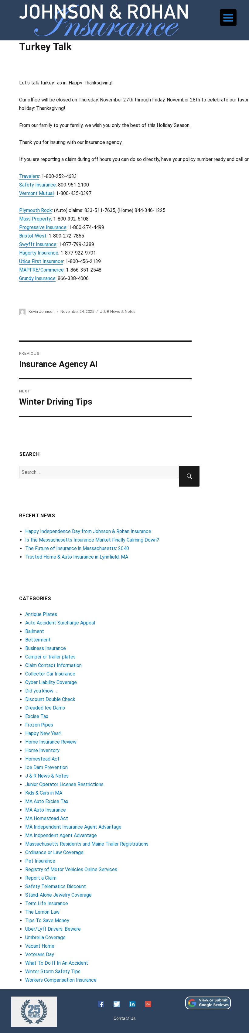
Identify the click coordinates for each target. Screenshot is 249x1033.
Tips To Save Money (47, 920)
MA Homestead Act (46, 818)
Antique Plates (41, 614)
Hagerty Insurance (38, 253)
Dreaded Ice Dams (45, 708)
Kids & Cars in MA (43, 793)
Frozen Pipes (39, 725)
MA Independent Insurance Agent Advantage (73, 827)
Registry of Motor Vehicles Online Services (71, 869)
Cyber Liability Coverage (51, 682)
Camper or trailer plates (50, 657)
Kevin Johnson (42, 311)
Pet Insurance (40, 861)
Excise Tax (36, 716)
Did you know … (41, 691)
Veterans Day (39, 954)
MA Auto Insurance (45, 810)
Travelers (29, 176)
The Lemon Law (42, 912)
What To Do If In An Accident (56, 963)
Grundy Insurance (37, 278)
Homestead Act (42, 759)
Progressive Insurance (43, 227)
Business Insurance (45, 648)
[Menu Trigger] (228, 17)
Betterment (38, 640)
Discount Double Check (50, 699)
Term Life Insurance (46, 903)
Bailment (34, 631)
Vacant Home (39, 946)
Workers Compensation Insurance (61, 980)
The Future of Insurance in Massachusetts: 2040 (77, 548)
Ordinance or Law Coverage (54, 852)
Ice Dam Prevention (46, 767)
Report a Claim (40, 878)
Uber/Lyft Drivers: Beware (53, 929)
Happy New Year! (43, 733)
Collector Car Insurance (50, 674)
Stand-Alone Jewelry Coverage (58, 895)
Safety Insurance (37, 185)
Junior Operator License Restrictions (64, 784)
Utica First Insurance (41, 261)
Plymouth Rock (35, 210)
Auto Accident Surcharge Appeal (60, 623)
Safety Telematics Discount (55, 886)
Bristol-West (32, 236)
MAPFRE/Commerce (41, 270)
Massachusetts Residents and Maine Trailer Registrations (86, 844)
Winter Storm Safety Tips (52, 971)
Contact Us (125, 1018)
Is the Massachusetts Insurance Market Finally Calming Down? (92, 540)
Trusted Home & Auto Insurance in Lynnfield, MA (76, 557)
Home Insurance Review (51, 742)
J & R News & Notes (117, 311)
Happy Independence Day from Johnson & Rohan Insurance (88, 531)
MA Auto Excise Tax (46, 801)
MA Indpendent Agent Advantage (61, 835)
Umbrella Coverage (45, 937)
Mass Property (35, 219)
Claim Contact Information (53, 665)
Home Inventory (42, 750)
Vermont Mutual (36, 193)
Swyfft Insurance (37, 244)
